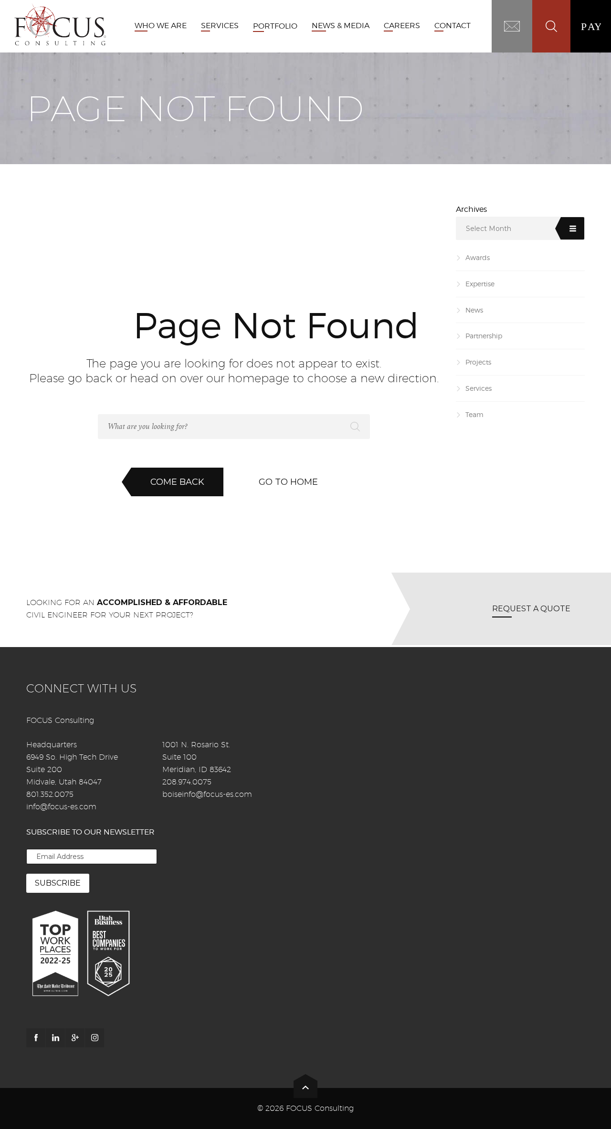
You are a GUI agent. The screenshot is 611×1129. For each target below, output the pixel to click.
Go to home (288, 482)
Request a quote (531, 608)
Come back (177, 482)
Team (474, 414)
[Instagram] (94, 1037)
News (474, 310)
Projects (478, 362)
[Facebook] (35, 1037)
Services (478, 388)
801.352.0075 (50, 794)
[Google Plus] (74, 1037)
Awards (477, 257)
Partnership (483, 336)
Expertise (480, 284)
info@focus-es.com (61, 806)
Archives (471, 209)
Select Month (488, 228)
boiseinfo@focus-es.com (207, 794)
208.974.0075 (186, 781)
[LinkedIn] (55, 1037)
